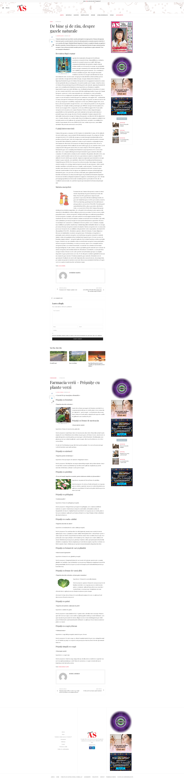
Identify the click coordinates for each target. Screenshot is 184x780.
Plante (67, 666)
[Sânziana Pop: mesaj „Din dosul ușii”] (116, 132)
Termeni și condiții (63, 746)
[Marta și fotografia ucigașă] (116, 124)
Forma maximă (61, 666)
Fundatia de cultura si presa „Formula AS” (63, 736)
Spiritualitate (85, 15)
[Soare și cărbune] (77, 356)
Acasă (51, 21)
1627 (69, 35)
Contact (63, 744)
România (63, 265)
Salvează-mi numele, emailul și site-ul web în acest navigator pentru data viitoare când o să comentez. (77, 335)
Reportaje (69, 15)
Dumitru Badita (60, 35)
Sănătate (76, 15)
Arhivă (62, 15)
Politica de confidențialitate (63, 749)
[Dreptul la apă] (58, 356)
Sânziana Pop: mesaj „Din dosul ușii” (124, 132)
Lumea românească (102, 15)
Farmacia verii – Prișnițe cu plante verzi (75, 385)
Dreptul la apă (53, 363)
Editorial (122, 130)
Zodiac (112, 15)
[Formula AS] (21, 8)
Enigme (93, 15)
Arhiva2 (63, 732)
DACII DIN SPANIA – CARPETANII (125, 140)
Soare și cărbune (73, 363)
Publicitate (63, 741)
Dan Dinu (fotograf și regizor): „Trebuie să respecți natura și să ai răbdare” (96, 364)
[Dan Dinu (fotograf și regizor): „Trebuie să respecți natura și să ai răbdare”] (96, 356)
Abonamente (119, 15)
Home (63, 734)
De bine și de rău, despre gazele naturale (72, 28)
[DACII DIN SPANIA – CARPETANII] (116, 140)
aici (86, 1)
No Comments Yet (58, 298)
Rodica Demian (60, 392)
